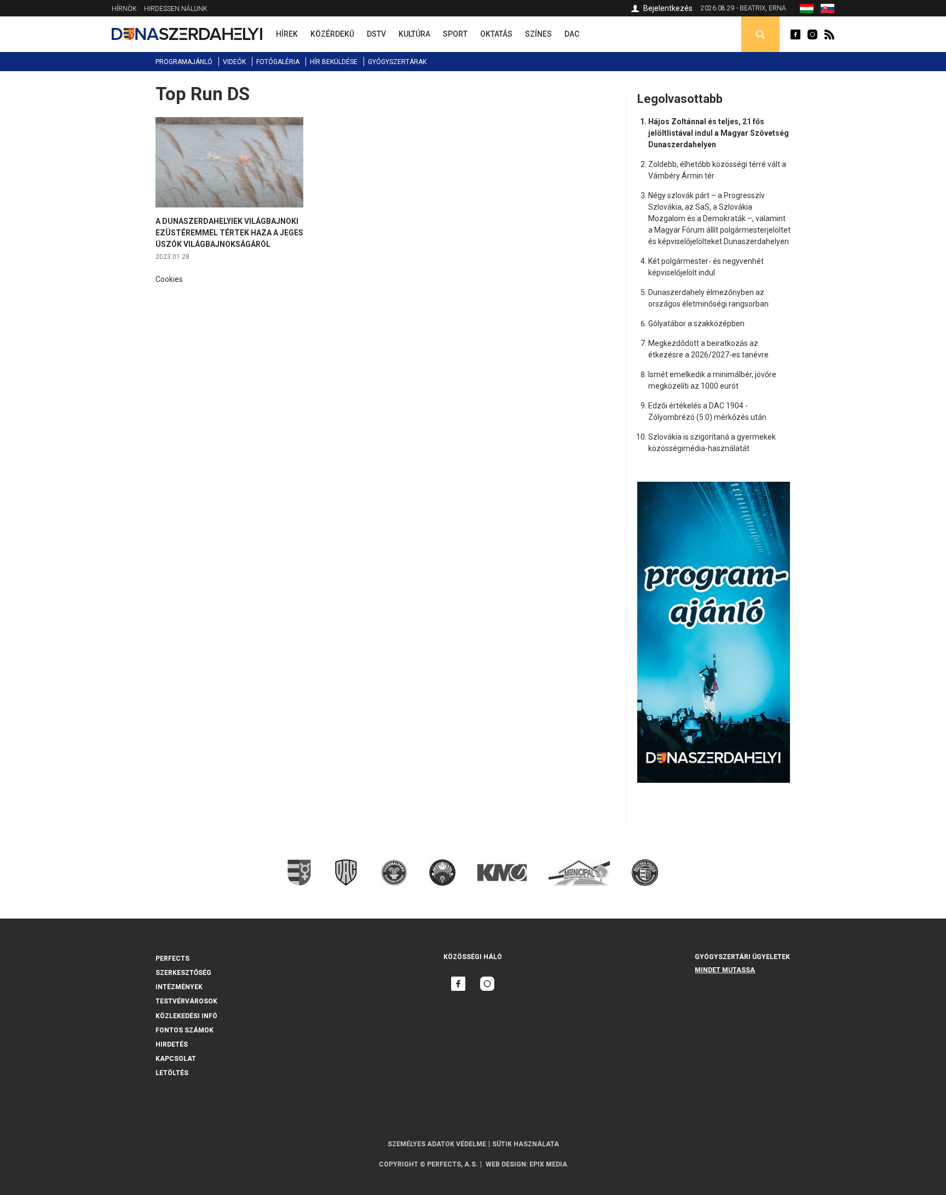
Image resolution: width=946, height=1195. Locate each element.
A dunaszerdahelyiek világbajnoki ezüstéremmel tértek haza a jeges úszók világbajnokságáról (229, 233)
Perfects (172, 958)
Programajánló (183, 62)
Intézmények (179, 987)
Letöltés (171, 1073)
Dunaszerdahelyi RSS (829, 34)
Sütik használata (525, 1144)
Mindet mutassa (725, 970)
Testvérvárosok (186, 1001)
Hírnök (124, 9)
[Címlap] (187, 34)
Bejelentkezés (668, 8)
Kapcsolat (175, 1059)
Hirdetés (171, 1044)
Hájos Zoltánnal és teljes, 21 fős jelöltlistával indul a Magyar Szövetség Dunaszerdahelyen (718, 133)
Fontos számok (184, 1030)
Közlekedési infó (186, 1016)
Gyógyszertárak (397, 62)
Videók (234, 62)
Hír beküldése (333, 62)
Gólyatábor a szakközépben (696, 323)
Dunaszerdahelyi (795, 34)
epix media (548, 1164)
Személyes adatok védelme (437, 1144)
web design (506, 1164)
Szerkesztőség (183, 973)
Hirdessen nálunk (175, 9)
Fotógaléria (277, 62)
